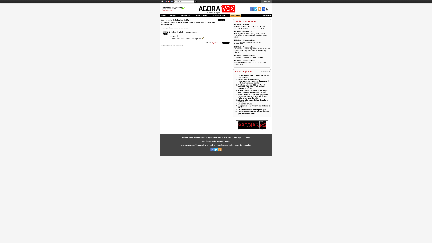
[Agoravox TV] (171, 1)
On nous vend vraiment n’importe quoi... (252, 110)
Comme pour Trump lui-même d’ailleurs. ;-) (249, 57)
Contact (192, 145)
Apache (224, 137)
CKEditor (247, 137)
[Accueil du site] (217, 13)
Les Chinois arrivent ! (245, 104)
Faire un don (235, 16)
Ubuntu (230, 137)
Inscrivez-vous (167, 10)
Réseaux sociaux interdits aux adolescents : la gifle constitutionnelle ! (254, 112)
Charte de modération (243, 145)
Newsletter (267, 16)
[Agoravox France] (166, 1)
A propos (184, 145)
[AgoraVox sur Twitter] (255, 10)
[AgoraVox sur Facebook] (252, 10)
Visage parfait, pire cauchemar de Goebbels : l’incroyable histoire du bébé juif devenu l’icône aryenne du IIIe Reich (254, 96)
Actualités (172, 16)
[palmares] (252, 129)
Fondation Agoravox (223, 141)
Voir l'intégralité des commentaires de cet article (174, 28)
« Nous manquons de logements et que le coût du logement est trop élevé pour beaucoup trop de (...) (252, 50)
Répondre (209, 43)
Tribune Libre (185, 16)
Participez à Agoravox (172, 8)
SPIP (219, 137)
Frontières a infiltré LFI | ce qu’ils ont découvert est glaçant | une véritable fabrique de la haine (251, 86)
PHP (235, 137)
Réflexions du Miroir (176, 32)
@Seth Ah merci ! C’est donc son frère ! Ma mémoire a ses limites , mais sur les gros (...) (250, 27)
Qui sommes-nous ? (219, 16)
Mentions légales (202, 145)
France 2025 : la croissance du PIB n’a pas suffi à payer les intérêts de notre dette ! (253, 91)
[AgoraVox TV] (263, 10)
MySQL (240, 137)
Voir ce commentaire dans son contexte (172, 45)
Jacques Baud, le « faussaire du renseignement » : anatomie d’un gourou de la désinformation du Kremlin (253, 81)
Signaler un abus (217, 43)
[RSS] (259, 10)
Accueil (163, 16)
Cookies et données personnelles (221, 145)
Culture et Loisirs (201, 16)
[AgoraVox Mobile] (267, 10)
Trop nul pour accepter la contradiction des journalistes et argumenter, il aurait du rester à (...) (250, 35)
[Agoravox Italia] (169, 1)
